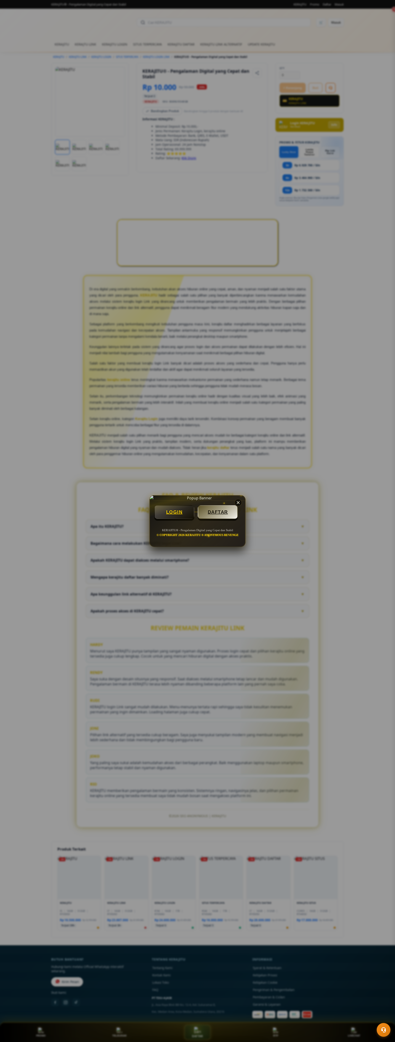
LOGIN (174, 511)
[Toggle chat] (383, 1030)
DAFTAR (218, 511)
